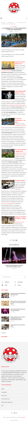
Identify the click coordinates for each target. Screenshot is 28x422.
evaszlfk (23, 417)
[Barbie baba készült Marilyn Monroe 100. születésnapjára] (5, 311)
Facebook (3, 332)
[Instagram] (12, 413)
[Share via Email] (16, 240)
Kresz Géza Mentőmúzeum (8, 203)
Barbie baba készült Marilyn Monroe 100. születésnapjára (17, 310)
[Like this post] (10, 240)
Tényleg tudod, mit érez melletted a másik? (17, 325)
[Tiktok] (16, 413)
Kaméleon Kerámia (20, 222)
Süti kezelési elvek (5, 398)
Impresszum (4, 395)
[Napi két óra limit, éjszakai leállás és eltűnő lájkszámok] (5, 295)
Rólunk (2, 389)
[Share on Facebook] (12, 240)
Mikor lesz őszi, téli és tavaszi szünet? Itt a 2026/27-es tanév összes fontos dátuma (18, 302)
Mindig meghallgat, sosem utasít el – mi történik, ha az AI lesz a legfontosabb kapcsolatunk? (18, 318)
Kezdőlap (3, 22)
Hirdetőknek (4, 392)
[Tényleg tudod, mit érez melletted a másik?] (5, 327)
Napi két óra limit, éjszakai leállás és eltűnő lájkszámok (18, 294)
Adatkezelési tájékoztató (7, 402)
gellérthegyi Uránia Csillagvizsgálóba (17, 105)
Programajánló (11, 22)
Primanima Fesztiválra (6, 70)
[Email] (14, 413)
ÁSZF (2, 405)
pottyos (11, 31)
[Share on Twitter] (13, 240)
